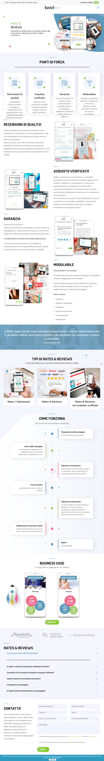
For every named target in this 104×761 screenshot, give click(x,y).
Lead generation (62, 315)
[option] (21, 635)
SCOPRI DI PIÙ (35, 595)
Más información (56, 757)
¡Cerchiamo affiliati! (89, 2)
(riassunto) (92, 736)
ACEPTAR (52, 759)
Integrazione (61, 319)
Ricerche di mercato (64, 311)
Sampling (59, 299)
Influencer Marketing (64, 303)
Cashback (60, 307)
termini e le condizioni (75, 736)
